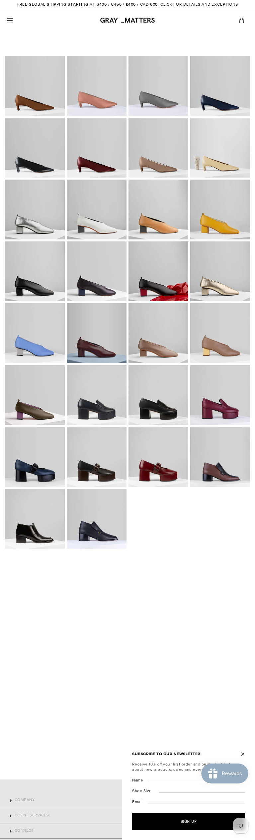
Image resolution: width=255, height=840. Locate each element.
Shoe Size (142, 791)
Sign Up (189, 821)
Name (137, 780)
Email (137, 802)
